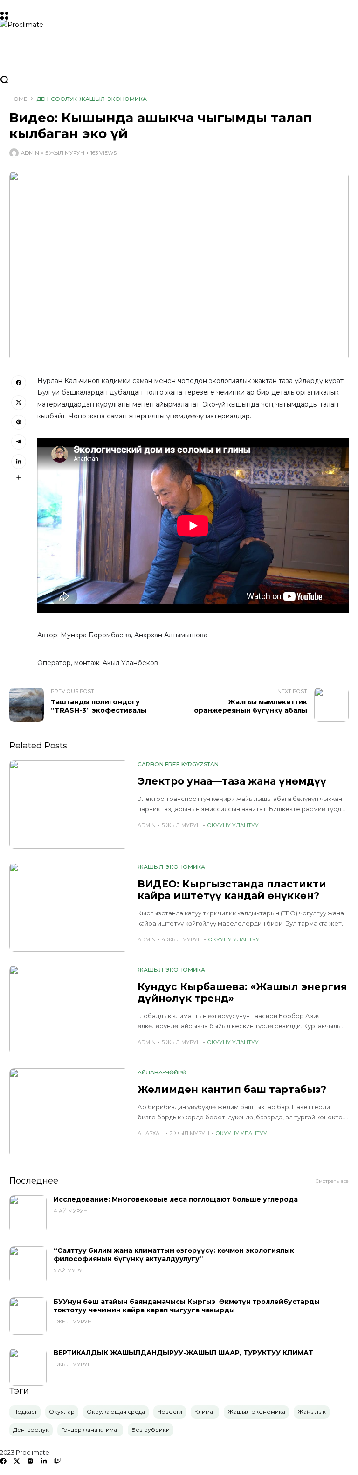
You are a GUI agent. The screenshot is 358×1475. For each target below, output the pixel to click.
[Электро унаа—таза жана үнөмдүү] (68, 804)
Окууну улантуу (233, 825)
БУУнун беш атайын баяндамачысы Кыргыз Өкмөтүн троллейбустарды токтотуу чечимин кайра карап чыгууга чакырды (187, 1305)
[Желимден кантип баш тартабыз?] (68, 1112)
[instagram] (30, 1461)
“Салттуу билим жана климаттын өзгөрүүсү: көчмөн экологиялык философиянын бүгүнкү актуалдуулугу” (174, 1254)
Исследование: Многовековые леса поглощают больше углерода (176, 1199)
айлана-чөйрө (162, 1072)
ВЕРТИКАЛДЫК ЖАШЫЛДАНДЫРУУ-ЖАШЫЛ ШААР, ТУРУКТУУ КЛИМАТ (183, 1353)
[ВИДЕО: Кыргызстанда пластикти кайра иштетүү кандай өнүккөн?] (68, 907)
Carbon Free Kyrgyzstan (178, 764)
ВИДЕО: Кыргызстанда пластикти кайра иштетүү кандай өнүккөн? (232, 889)
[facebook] (3, 1461)
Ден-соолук (56, 98)
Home (18, 98)
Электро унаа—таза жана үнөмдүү (232, 781)
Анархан (151, 1133)
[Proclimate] (179, 47)
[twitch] (57, 1461)
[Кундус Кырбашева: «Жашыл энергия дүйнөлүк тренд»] (68, 1010)
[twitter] (17, 1461)
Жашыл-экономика (113, 98)
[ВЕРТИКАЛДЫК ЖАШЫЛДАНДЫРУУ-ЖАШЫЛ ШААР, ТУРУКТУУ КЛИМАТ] (28, 1367)
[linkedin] (44, 1461)
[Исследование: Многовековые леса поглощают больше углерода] (28, 1213)
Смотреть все (332, 1181)
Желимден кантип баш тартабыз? (232, 1089)
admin (30, 153)
